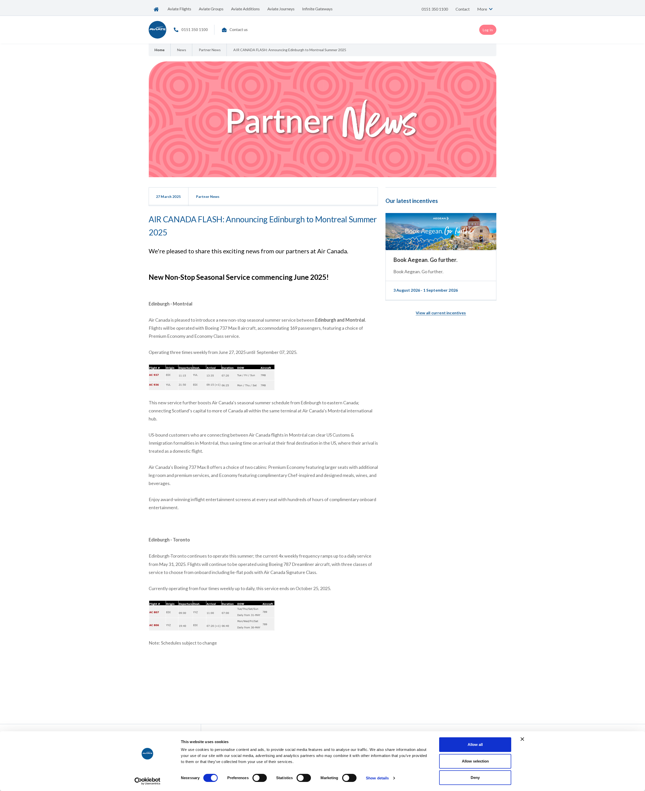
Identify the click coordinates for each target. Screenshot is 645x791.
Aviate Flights (179, 8)
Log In (488, 30)
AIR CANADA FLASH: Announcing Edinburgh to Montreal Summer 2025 (289, 50)
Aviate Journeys (281, 8)
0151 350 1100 (435, 9)
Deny (475, 777)
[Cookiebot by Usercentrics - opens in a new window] (147, 781)
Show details (377, 778)
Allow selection (475, 761)
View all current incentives (441, 312)
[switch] (259, 778)
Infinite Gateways (317, 8)
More (482, 9)
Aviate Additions (245, 8)
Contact (463, 9)
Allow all (475, 744)
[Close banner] (522, 739)
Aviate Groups (211, 8)
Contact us (239, 29)
